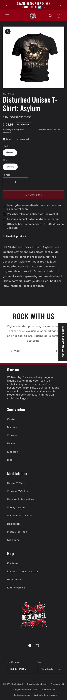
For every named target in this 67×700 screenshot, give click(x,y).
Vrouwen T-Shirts (17, 491)
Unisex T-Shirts (16, 483)
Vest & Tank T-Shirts (19, 515)
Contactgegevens (22, 695)
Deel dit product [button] (16, 236)
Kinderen (12, 451)
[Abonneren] (56, 351)
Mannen (12, 427)
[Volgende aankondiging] (60, 5)
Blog (10, 459)
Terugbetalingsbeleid (37, 684)
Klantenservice (16, 587)
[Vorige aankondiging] (7, 5)
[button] (7, 16)
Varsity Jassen (16, 507)
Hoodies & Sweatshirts (20, 499)
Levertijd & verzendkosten (23, 571)
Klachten (12, 563)
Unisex (11, 443)
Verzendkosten (32, 129)
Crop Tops (13, 539)
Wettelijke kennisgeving (45, 695)
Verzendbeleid (48, 690)
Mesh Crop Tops (17, 531)
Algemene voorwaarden (26, 690)
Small (11, 153)
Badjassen (13, 523)
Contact (12, 419)
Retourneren (15, 579)
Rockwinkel (17, 684)
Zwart (12, 167)
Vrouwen (12, 435)
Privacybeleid (57, 684)
